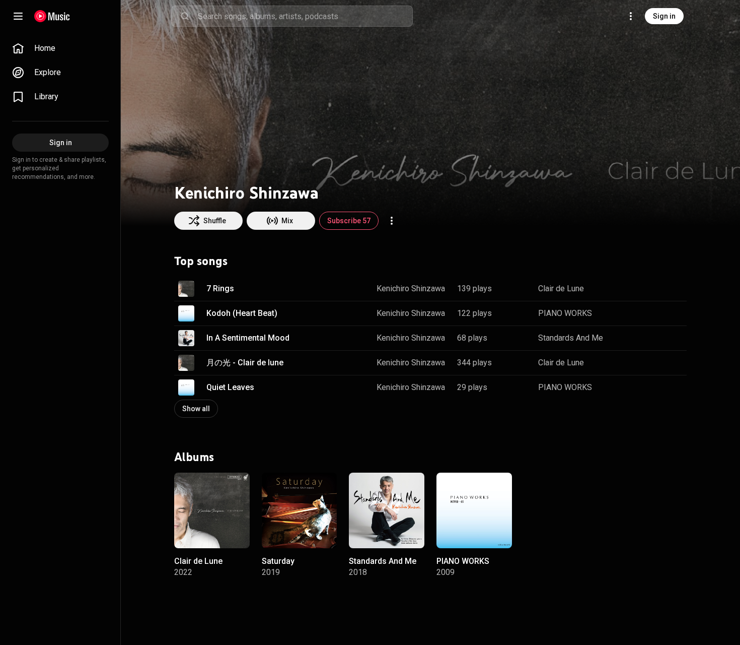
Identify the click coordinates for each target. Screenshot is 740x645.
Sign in (664, 16)
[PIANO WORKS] (474, 510)
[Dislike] (647, 289)
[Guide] (18, 16)
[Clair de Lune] (212, 510)
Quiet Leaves (230, 387)
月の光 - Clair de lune (244, 362)
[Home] (52, 16)
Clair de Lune (561, 288)
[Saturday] (299, 510)
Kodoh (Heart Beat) (241, 313)
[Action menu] (392, 221)
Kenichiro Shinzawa (411, 288)
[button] (186, 289)
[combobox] (305, 16)
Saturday (278, 560)
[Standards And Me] (386, 510)
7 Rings (220, 288)
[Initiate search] (185, 16)
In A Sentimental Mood (247, 338)
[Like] (628, 289)
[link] (60, 48)
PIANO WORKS (565, 313)
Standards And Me (570, 338)
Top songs (201, 261)
